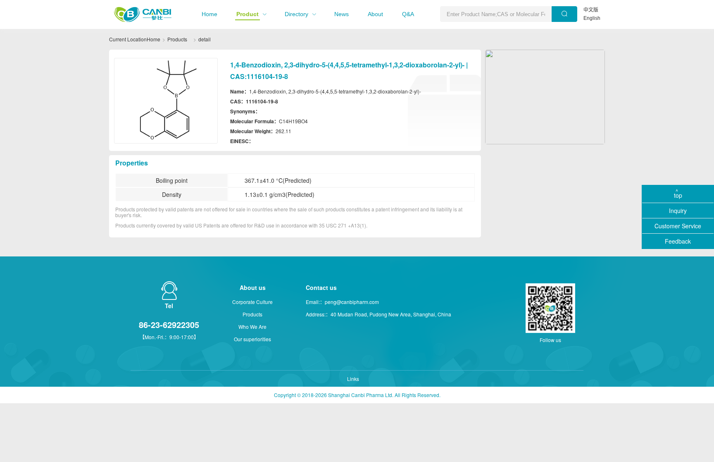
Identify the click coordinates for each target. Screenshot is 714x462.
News (341, 14)
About (375, 14)
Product (247, 14)
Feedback (678, 241)
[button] (209, 14)
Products (177, 39)
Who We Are (252, 326)
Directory (296, 14)
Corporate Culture (252, 301)
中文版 (590, 10)
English (591, 18)
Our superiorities (252, 338)
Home (209, 14)
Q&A (408, 14)
